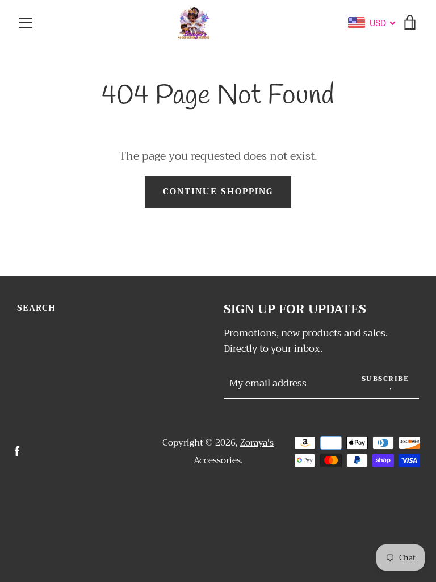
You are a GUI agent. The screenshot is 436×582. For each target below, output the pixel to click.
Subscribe (385, 378)
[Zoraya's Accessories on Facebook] (17, 451)
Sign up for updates (295, 309)
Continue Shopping (218, 192)
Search (36, 308)
